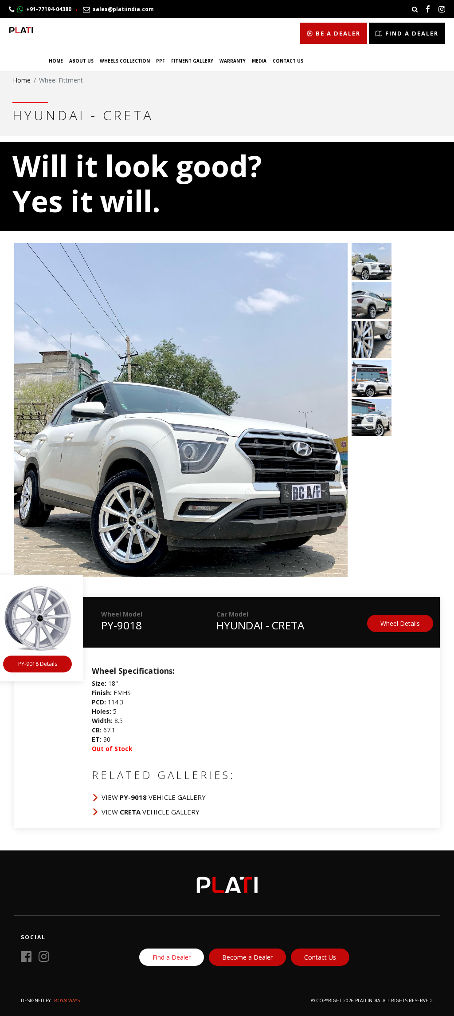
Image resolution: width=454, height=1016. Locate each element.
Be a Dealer (336, 33)
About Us (81, 61)
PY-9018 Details (37, 664)
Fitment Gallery (192, 61)
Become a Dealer (247, 957)
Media (259, 61)
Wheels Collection (125, 61)
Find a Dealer (410, 33)
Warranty (232, 61)
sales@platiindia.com (122, 9)
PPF (160, 61)
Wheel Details (400, 623)
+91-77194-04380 (47, 9)
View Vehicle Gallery (154, 797)
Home (56, 61)
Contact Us (288, 61)
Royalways (67, 1000)
